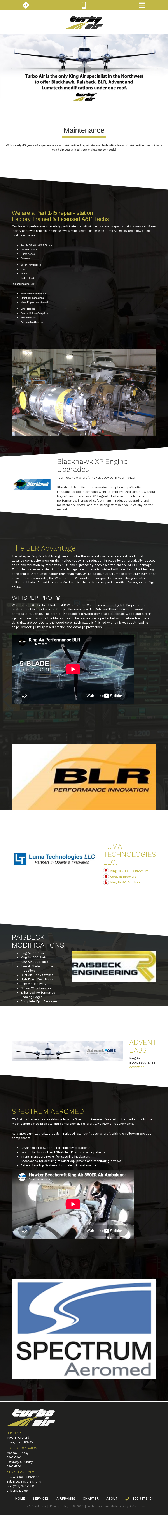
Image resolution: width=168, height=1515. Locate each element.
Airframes (65, 1499)
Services (41, 1499)
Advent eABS (139, 1067)
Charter (91, 1499)
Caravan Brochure (123, 876)
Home (20, 1499)
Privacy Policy (59, 1506)
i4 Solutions (137, 1506)
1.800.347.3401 (141, 1499)
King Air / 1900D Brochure (129, 871)
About (112, 1499)
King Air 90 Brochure (125, 882)
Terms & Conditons (32, 1506)
